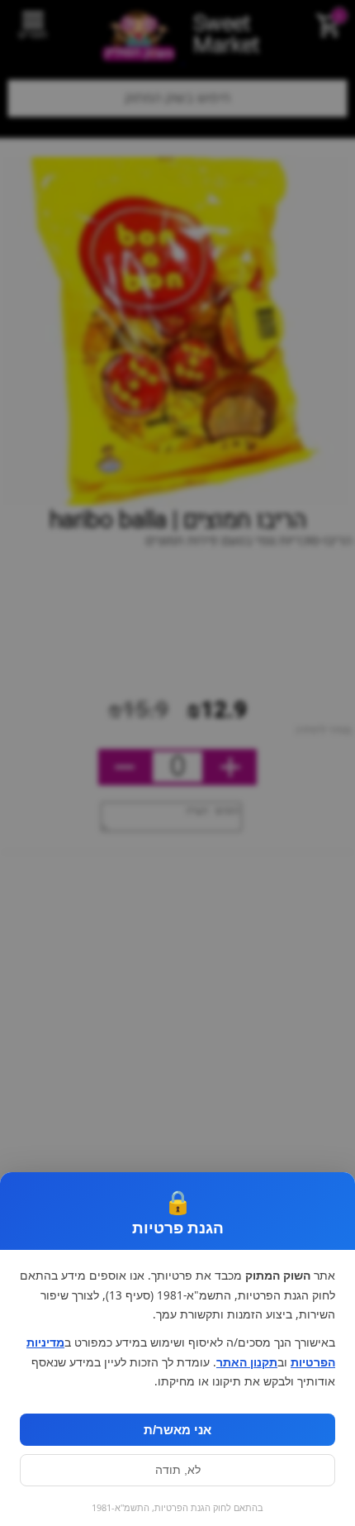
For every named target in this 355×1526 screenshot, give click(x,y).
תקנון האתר (246, 1362)
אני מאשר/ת (177, 1430)
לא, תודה (178, 1470)
